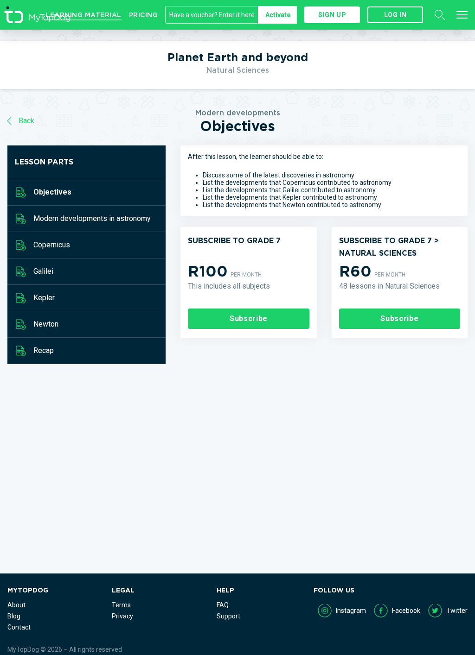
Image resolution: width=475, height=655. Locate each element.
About (16, 605)
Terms (121, 605)
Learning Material (83, 15)
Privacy (122, 616)
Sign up (332, 15)
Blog (13, 616)
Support (228, 616)
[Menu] (462, 14)
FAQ (223, 605)
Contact (19, 627)
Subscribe (249, 318)
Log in (395, 15)
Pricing (143, 15)
